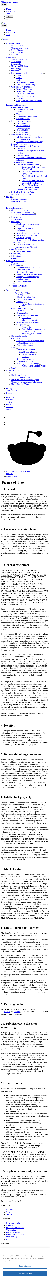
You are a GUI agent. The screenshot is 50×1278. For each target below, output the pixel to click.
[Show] (15, 57)
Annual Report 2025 (19, 59)
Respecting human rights (32, 334)
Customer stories (23, 119)
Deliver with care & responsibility (30, 341)
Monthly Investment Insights (27, 277)
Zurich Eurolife (22, 155)
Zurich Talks (16, 64)
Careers (9, 1239)
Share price (21, 226)
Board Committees (24, 91)
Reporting (20, 302)
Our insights (11, 1230)
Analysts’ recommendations (27, 233)
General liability (22, 130)
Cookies (9, 393)
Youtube (9, 406)
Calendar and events (19, 48)
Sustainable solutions (24, 343)
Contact (9, 1210)
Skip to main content (9, 2)
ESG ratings (16, 256)
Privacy (9, 388)
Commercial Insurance (20, 107)
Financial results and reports (22, 212)
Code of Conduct (23, 98)
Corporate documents (25, 96)
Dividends (20, 231)
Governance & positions (21, 308)
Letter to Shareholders (25, 244)
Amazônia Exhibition (25, 82)
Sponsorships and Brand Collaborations (27, 73)
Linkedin (9, 400)
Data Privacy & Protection (27, 315)
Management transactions (26, 235)
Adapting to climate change (27, 363)
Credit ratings (16, 254)
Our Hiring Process (19, 375)
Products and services (15, 1228)
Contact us (10, 11)
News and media (13, 43)
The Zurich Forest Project (26, 84)
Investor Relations (13, 208)
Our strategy (16, 68)
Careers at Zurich (13, 370)
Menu (4, 5)
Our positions (21, 324)
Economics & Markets (15, 260)
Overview (15, 263)
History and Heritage (19, 66)
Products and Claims (24, 109)
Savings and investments (26, 139)
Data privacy (27, 318)
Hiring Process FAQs (20, 384)
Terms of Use (11, 391)
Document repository (19, 336)
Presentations (16, 217)
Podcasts (14, 55)
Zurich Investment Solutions (22, 162)
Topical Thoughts (23, 281)
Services (19, 112)
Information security (30, 320)
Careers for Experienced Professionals (26, 382)
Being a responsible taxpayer (28, 322)
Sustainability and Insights (27, 116)
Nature (19, 78)
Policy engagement (24, 299)
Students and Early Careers (22, 377)
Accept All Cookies (25, 1273)
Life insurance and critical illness (29, 137)
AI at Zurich (16, 62)
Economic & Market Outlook (28, 267)
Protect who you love (20, 135)
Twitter (9, 402)
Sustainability (11, 290)
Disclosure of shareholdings (27, 224)
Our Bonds (15, 249)
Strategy (19, 295)
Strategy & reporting (19, 292)
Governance (21, 311)
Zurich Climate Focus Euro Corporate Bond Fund (33, 181)
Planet (13, 347)
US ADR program (23, 238)
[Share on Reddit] (27, 467)
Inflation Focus (22, 279)
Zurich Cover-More (19, 144)
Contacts (14, 258)
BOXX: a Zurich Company (22, 194)
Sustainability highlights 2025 (34, 304)
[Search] (7, 19)
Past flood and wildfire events (34, 366)
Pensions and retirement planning (29, 142)
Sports (19, 75)
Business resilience (19, 199)
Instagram (10, 404)
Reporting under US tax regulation (30, 240)
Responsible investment (26, 359)
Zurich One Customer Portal (22, 192)
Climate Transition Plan (25, 297)
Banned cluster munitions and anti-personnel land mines (34, 330)
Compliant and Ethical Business (29, 100)
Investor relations (13, 1232)
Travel (13, 203)
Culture (19, 80)
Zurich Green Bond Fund (26, 190)
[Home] (4, 23)
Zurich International (24, 148)
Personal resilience (18, 201)
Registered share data (25, 228)
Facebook (10, 397)
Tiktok (8, 409)
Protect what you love (20, 121)
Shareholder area (18, 242)
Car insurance (22, 123)
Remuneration (22, 313)
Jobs (8, 14)
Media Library (17, 50)
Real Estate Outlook (24, 272)
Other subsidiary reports (26, 215)
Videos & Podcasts (19, 286)
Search (9, 1214)
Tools (18, 114)
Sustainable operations (25, 352)
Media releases (17, 45)
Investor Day (16, 219)
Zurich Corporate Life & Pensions (25, 146)
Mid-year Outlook (23, 270)
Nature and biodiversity (25, 350)
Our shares (15, 222)
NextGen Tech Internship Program (25, 379)
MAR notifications (24, 251)
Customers (15, 338)
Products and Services (15, 105)
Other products (22, 132)
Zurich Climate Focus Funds (27, 164)
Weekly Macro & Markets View (29, 274)
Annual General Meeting (26, 247)
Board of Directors (24, 89)
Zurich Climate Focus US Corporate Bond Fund (32, 186)
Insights (9, 197)
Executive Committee (25, 94)
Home (8, 9)
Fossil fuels (26, 327)
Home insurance (23, 125)
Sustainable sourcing (24, 361)
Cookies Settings (25, 1266)
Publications (16, 265)
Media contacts (17, 52)
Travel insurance (23, 128)
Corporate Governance (20, 87)
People (14, 368)
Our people (15, 71)
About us (10, 57)
